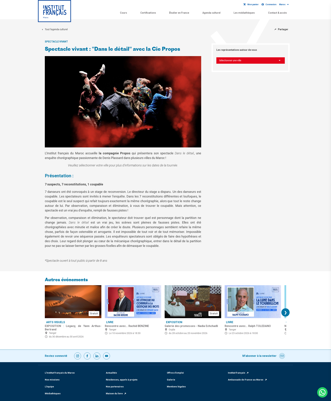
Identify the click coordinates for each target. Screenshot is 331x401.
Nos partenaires (115, 386)
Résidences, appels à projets (121, 379)
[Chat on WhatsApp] (322, 392)
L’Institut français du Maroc (60, 372)
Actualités (111, 372)
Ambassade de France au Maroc (245, 379)
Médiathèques (53, 393)
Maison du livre (114, 393)
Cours (123, 12)
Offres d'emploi (175, 372)
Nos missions (52, 379)
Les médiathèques (244, 12)
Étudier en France (179, 12)
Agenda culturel (211, 12)
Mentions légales (176, 386)
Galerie (171, 379)
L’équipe (49, 386)
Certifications (148, 12)
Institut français (236, 372)
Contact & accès (277, 12)
